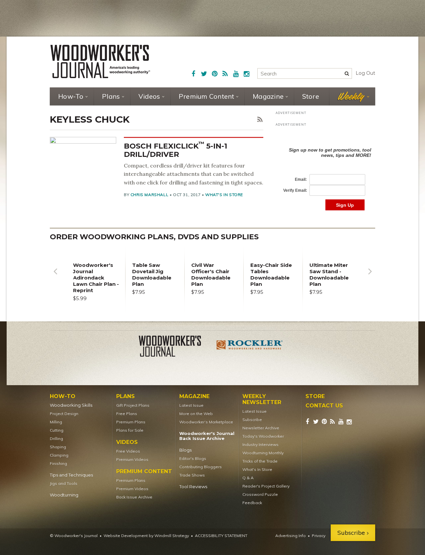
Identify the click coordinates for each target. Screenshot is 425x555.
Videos (149, 96)
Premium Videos (132, 459)
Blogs (185, 450)
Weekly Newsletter (261, 399)
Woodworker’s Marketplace (206, 421)
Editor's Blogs (192, 458)
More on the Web (196, 413)
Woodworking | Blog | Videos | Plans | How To (100, 61)
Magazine (268, 96)
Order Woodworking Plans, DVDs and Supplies (154, 236)
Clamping (59, 455)
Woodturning (64, 495)
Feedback (252, 502)
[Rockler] (249, 347)
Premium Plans (130, 421)
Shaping (58, 446)
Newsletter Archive (260, 427)
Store (310, 96)
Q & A (248, 477)
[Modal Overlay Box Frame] (325, 172)
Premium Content (206, 96)
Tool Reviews (193, 486)
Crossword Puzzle (260, 494)
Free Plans (126, 413)
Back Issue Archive (134, 497)
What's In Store (224, 194)
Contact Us (324, 406)
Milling (56, 421)
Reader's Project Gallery (266, 486)
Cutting (56, 430)
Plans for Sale (129, 430)
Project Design (64, 413)
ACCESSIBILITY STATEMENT (221, 535)
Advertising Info (290, 535)
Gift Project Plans (132, 405)
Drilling (56, 438)
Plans (111, 96)
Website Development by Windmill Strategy (146, 535)
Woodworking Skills (71, 405)
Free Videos (128, 451)
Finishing (58, 463)
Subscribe (252, 419)
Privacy (318, 535)
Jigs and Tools (63, 483)
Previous (55, 276)
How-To (71, 96)
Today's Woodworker (263, 436)
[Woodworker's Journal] (175, 347)
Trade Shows (192, 475)
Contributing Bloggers (200, 466)
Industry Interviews (260, 444)
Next (370, 276)
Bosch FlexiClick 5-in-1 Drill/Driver (175, 150)
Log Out (365, 73)
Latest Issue (191, 405)
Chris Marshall (149, 194)
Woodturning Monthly (263, 452)
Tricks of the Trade (260, 461)
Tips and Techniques (71, 475)
